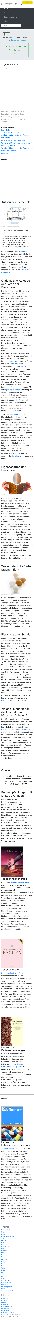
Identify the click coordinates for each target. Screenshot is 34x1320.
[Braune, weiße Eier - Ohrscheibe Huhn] (17, 483)
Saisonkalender (10, 17)
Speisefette (5, 1264)
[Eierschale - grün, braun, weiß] (17, 583)
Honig (3, 1262)
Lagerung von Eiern (12, 390)
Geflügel (4, 1240)
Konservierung (6, 1282)
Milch (3, 1244)
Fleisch (3, 1234)
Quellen (4, 153)
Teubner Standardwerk (19, 882)
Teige (3, 1268)
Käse (2, 1248)
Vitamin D (25, 730)
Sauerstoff (14, 364)
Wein (2, 1278)
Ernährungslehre (6, 1287)
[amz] (24, 784)
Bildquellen (4, 1304)
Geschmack (6, 701)
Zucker (3, 1257)
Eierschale (5, 130)
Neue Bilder (5, 1311)
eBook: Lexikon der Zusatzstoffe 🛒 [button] (16, 50)
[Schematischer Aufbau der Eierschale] (17, 215)
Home (10, 8)
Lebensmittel (5, 1230)
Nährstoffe (4, 1284)
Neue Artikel (5, 1308)
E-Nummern (14, 1291)
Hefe (2, 1272)
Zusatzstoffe (5, 1291)
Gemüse (4, 1251)
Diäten (3, 1289)
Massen (3, 1270)
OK (27, 2)
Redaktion (4, 1300)
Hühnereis (23, 252)
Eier (2, 1242)
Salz (2, 1255)
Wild (2, 1238)
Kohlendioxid (26, 366)
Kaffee (3, 1276)
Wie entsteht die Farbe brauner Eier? (16, 143)
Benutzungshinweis (7, 1306)
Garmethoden (5, 1280)
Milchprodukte (6, 1246)
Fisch (3, 1232)
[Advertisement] (17, 87)
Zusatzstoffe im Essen (10, 1149)
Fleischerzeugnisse (7, 1236)
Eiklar (16, 414)
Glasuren (4, 1260)
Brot (2, 1266)
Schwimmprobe (18, 456)
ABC (5, 13)
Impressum (4, 1298)
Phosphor (13, 730)
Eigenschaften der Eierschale (13, 140)
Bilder (6, 21)
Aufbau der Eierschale (10, 132)
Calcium (4, 730)
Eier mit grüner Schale (10, 145)
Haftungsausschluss (7, 1313)
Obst (2, 1253)
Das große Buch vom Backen (13, 973)
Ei (17, 301)
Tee (2, 1274)
